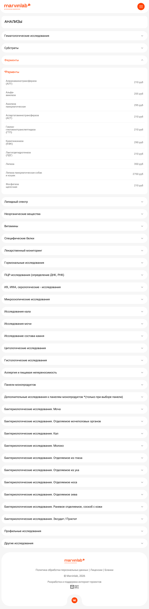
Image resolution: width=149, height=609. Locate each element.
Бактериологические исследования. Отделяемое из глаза (43, 458)
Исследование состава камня (24, 336)
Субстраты (11, 48)
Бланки (109, 569)
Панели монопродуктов (20, 384)
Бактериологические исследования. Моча (32, 409)
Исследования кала (17, 311)
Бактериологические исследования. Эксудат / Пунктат (40, 519)
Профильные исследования (22, 531)
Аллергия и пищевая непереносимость (30, 372)
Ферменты (11, 60)
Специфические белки (19, 238)
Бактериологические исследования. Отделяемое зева (40, 494)
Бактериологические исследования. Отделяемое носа (40, 482)
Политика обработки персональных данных (62, 569)
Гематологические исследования (26, 35)
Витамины (11, 226)
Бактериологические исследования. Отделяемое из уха (41, 470)
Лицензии (96, 569)
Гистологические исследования (25, 360)
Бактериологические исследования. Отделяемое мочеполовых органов (52, 421)
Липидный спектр (16, 201)
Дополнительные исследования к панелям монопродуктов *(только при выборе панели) (63, 397)
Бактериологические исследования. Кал (31, 433)
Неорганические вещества (22, 214)
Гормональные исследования (24, 262)
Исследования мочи (17, 323)
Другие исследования (18, 543)
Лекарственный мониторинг (23, 250)
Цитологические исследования (25, 348)
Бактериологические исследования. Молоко (34, 445)
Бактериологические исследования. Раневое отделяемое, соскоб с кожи (53, 506)
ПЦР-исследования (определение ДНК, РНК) (34, 275)
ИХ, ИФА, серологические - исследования (32, 287)
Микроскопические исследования (27, 299)
